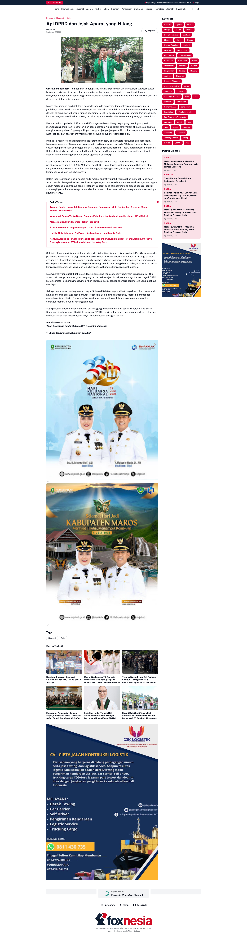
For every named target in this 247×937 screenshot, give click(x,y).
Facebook (142, 905)
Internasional (67, 9)
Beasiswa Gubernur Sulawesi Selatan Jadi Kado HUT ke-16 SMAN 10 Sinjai (63, 680)
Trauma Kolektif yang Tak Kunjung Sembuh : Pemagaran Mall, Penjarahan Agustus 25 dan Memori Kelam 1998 (99, 209)
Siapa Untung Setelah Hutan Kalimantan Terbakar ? (185, 3)
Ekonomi (115, 9)
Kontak (110, 931)
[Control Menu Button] (192, 9)
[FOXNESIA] (48, 9)
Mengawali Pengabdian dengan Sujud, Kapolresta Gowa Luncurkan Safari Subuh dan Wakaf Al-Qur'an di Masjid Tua (64, 716)
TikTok (126, 905)
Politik (98, 9)
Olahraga (138, 9)
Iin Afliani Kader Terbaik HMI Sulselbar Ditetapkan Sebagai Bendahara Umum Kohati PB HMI (100, 716)
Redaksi (137, 931)
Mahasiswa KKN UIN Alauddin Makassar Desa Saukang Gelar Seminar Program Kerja (179, 229)
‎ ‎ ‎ (71, 891)
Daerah (89, 9)
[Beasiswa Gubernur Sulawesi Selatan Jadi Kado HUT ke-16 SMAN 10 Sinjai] (64, 662)
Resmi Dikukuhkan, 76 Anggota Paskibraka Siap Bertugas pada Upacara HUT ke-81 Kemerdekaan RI (102, 680)
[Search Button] (198, 9)
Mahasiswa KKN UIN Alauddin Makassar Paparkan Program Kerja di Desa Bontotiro (181, 164)
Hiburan (148, 9)
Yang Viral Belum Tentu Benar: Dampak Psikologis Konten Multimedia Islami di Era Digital (99, 216)
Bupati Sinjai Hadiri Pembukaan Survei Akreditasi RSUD (138, 3)
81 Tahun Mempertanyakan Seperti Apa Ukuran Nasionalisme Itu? (86, 227)
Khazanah (181, 9)
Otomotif (170, 9)
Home (56, 9)
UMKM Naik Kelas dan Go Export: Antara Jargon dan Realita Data (85, 233)
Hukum (106, 9)
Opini (63, 638)
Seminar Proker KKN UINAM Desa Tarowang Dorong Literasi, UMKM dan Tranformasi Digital (180, 195)
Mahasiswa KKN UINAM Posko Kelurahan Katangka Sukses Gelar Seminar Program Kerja (180, 212)
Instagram (110, 905)
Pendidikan (126, 9)
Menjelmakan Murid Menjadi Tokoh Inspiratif (74, 221)
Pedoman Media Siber (123, 931)
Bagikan (151, 31)
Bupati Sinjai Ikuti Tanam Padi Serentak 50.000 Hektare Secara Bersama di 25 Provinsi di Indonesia (139, 716)
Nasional (80, 9)
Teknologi (159, 9)
